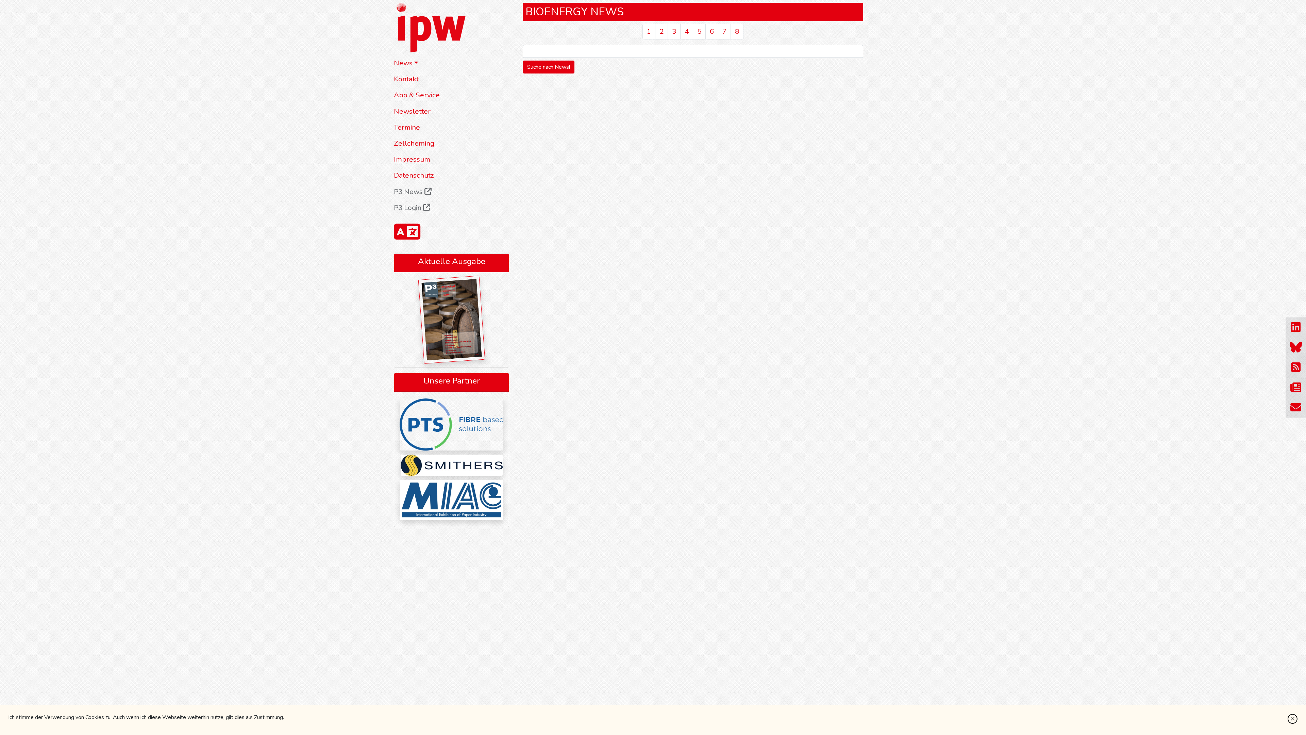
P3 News (409, 191)
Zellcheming (414, 143)
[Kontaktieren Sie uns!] (1296, 408)
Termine (407, 127)
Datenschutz (414, 175)
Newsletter (412, 111)
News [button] (403, 63)
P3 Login (408, 207)
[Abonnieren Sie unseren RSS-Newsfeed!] (1296, 368)
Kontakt (406, 79)
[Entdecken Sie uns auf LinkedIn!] (1296, 327)
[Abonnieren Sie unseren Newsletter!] (1296, 388)
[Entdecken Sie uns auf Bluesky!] (1296, 348)
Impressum (412, 159)
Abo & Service (417, 95)
